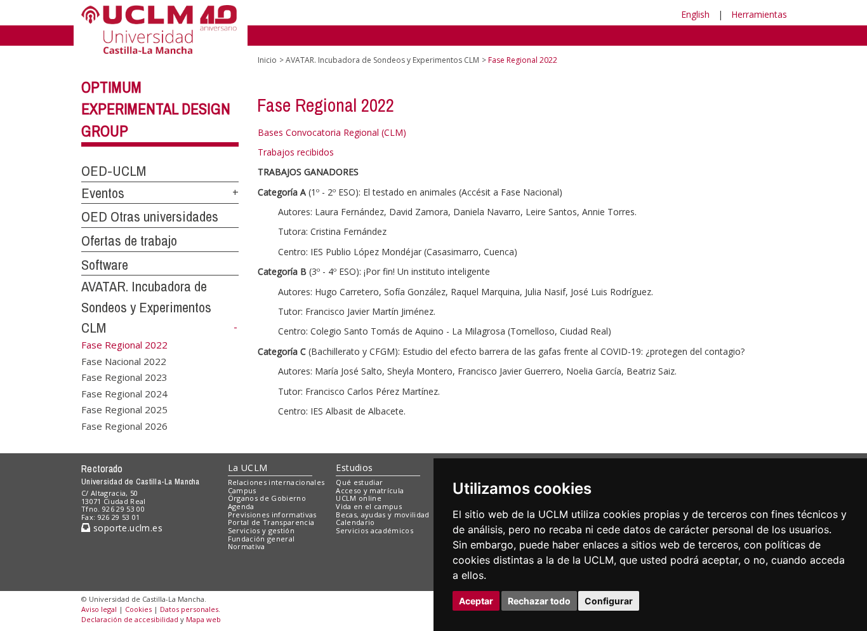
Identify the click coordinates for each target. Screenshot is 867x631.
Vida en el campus (369, 506)
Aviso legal (99, 609)
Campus (242, 490)
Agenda (241, 506)
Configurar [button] (609, 600)
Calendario (355, 522)
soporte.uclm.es (126, 528)
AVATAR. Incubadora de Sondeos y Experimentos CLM (146, 307)
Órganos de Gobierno (267, 498)
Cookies (138, 609)
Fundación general (261, 538)
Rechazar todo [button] (539, 600)
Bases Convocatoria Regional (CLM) (332, 132)
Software (104, 264)
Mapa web (203, 619)
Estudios (354, 468)
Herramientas (759, 14)
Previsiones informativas (272, 514)
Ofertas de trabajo (129, 240)
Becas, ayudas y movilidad (382, 514)
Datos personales (189, 609)
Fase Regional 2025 (124, 409)
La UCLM (248, 468)
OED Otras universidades (149, 216)
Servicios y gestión (261, 530)
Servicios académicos (374, 530)
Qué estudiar (359, 482)
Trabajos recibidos (296, 152)
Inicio (267, 60)
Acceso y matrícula (370, 490)
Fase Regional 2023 (124, 377)
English (695, 14)
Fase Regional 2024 (124, 393)
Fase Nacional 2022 (123, 360)
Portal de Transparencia (271, 522)
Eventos (102, 193)
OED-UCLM (113, 170)
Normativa (246, 546)
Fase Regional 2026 (124, 425)
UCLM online (358, 498)
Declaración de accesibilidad (129, 619)
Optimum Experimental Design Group (155, 109)
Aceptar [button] (476, 600)
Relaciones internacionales (276, 482)
